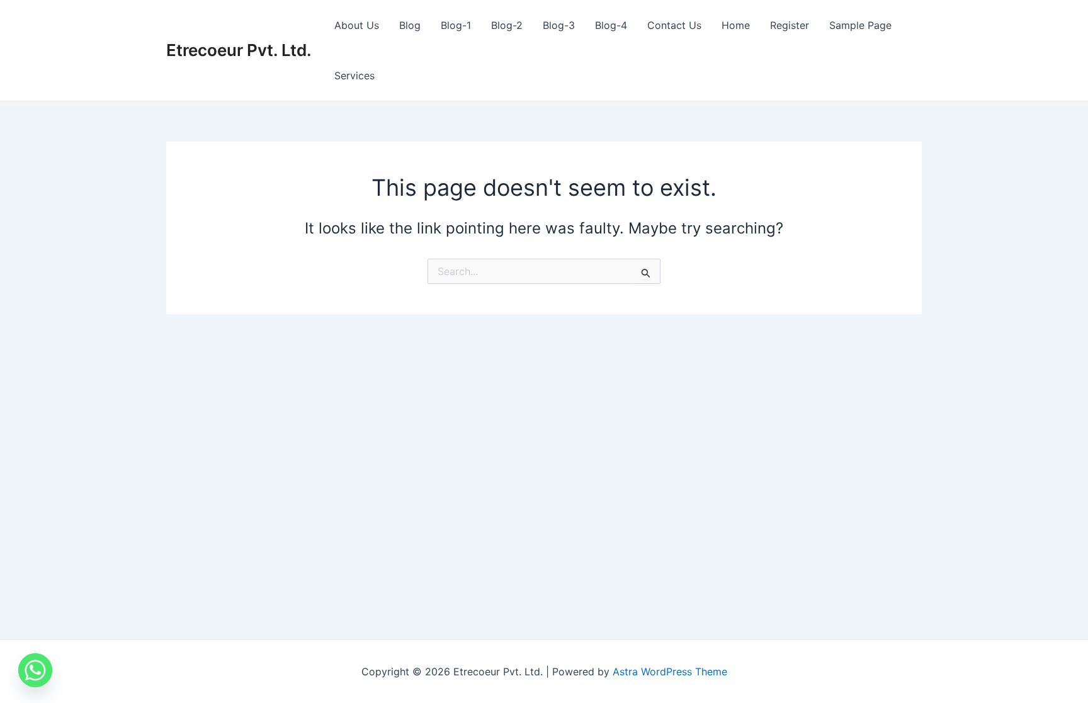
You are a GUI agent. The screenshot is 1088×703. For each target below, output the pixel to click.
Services (354, 75)
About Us (356, 25)
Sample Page (860, 25)
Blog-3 (559, 25)
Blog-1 (456, 25)
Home (736, 25)
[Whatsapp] (35, 670)
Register (789, 25)
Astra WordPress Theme (670, 671)
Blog (410, 25)
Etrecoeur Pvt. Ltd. (239, 50)
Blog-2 (507, 25)
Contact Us (674, 25)
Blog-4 (611, 25)
